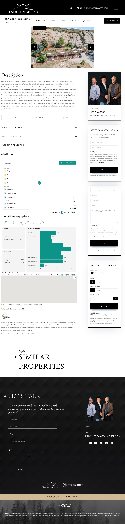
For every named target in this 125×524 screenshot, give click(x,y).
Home (3, 334)
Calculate (104, 306)
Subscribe (104, 170)
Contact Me (108, 115)
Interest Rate (94, 295)
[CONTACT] (112, 21)
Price (92, 278)
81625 (29, 334)
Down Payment (95, 286)
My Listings (93, 115)
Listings (9, 334)
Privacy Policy (101, 162)
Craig (23, 334)
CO (14, 334)
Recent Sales (100, 115)
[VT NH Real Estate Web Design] (62, 506)
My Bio (113, 115)
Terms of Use (52, 497)
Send (104, 243)
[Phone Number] (71, 8)
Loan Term (94, 270)
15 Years (103, 273)
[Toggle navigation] (115, 8)
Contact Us (97, 190)
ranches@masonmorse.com (93, 8)
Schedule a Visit (111, 190)
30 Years (95, 273)
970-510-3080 (97, 112)
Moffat (18, 334)
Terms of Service (93, 251)
